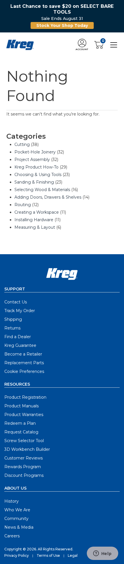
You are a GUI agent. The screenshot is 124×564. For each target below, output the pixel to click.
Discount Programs (24, 475)
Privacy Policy (16, 555)
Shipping (13, 319)
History (11, 501)
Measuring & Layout (34, 227)
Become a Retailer (23, 354)
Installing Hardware (33, 219)
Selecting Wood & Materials (42, 189)
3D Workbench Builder (27, 449)
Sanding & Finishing (34, 182)
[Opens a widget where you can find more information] (102, 554)
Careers (12, 536)
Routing (22, 204)
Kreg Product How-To (36, 167)
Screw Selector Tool (24, 440)
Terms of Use (48, 555)
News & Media (18, 527)
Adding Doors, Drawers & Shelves (47, 197)
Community (16, 518)
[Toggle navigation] (114, 44)
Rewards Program (22, 466)
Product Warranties (23, 414)
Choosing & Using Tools (37, 174)
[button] (82, 45)
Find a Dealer (17, 336)
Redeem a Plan (20, 423)
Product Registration (25, 397)
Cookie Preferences (24, 371)
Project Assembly (32, 159)
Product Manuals (21, 406)
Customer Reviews (23, 458)
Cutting (22, 144)
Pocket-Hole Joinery (35, 152)
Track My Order (19, 310)
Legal (73, 555)
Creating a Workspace (36, 212)
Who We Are (17, 509)
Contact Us (15, 302)
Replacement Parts (24, 362)
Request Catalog (21, 432)
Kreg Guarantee (20, 345)
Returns (12, 328)
